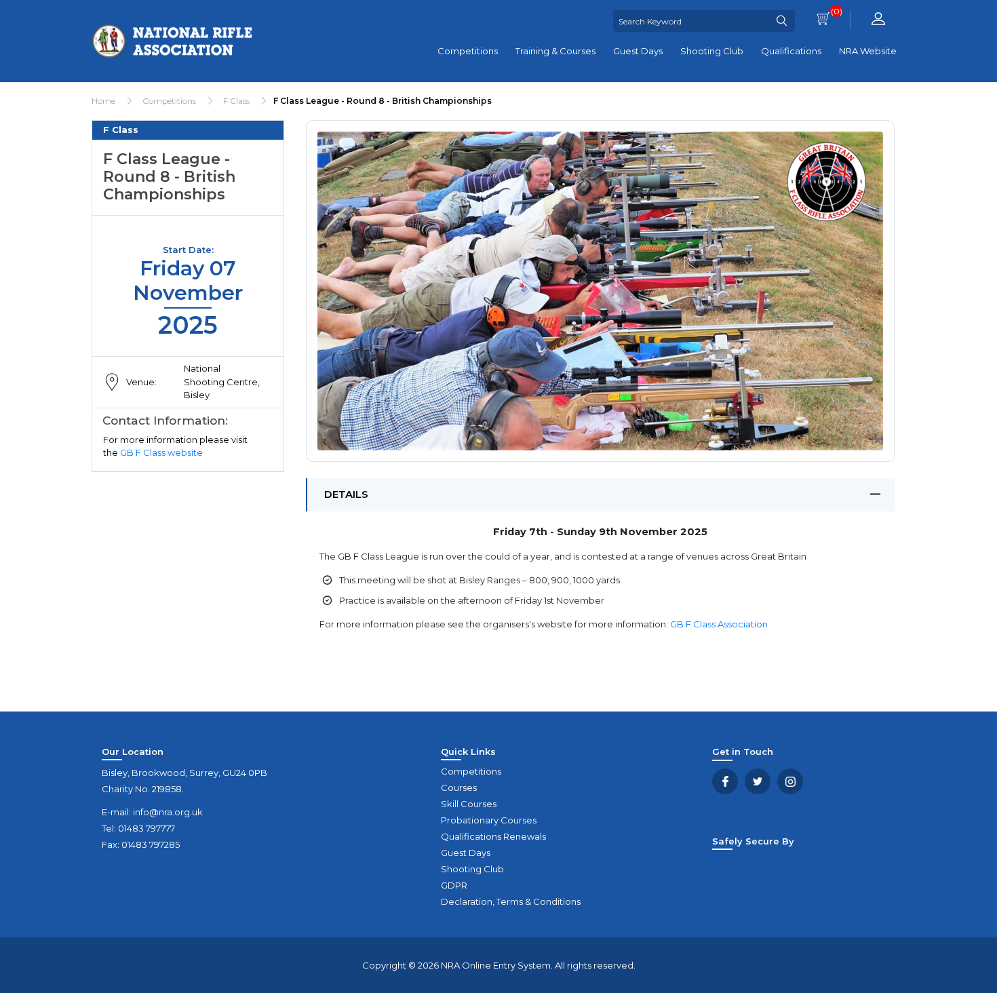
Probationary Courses (488, 820)
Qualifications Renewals (493, 836)
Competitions (467, 50)
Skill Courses (468, 803)
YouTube (790, 781)
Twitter (757, 781)
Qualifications (791, 50)
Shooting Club (711, 50)
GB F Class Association (719, 624)
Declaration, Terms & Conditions (511, 901)
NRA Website (868, 50)
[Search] (781, 21)
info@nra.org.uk (168, 811)
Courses (459, 787)
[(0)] (823, 20)
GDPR (454, 885)
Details (346, 494)
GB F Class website (161, 452)
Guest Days (638, 50)
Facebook (725, 781)
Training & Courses (555, 50)
